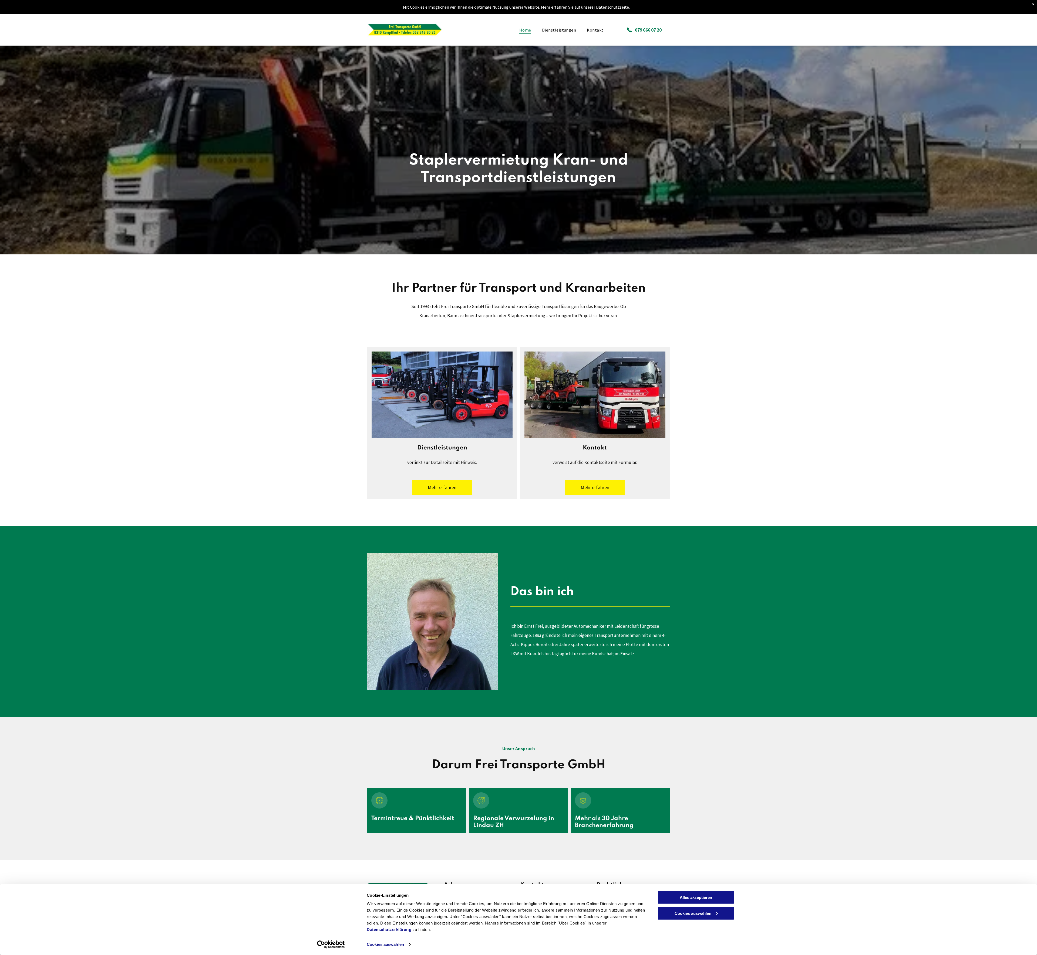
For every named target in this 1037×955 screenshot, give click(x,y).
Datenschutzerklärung (389, 929)
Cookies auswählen (385, 944)
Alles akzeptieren (696, 897)
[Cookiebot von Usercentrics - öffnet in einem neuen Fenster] (331, 944)
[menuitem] (525, 30)
